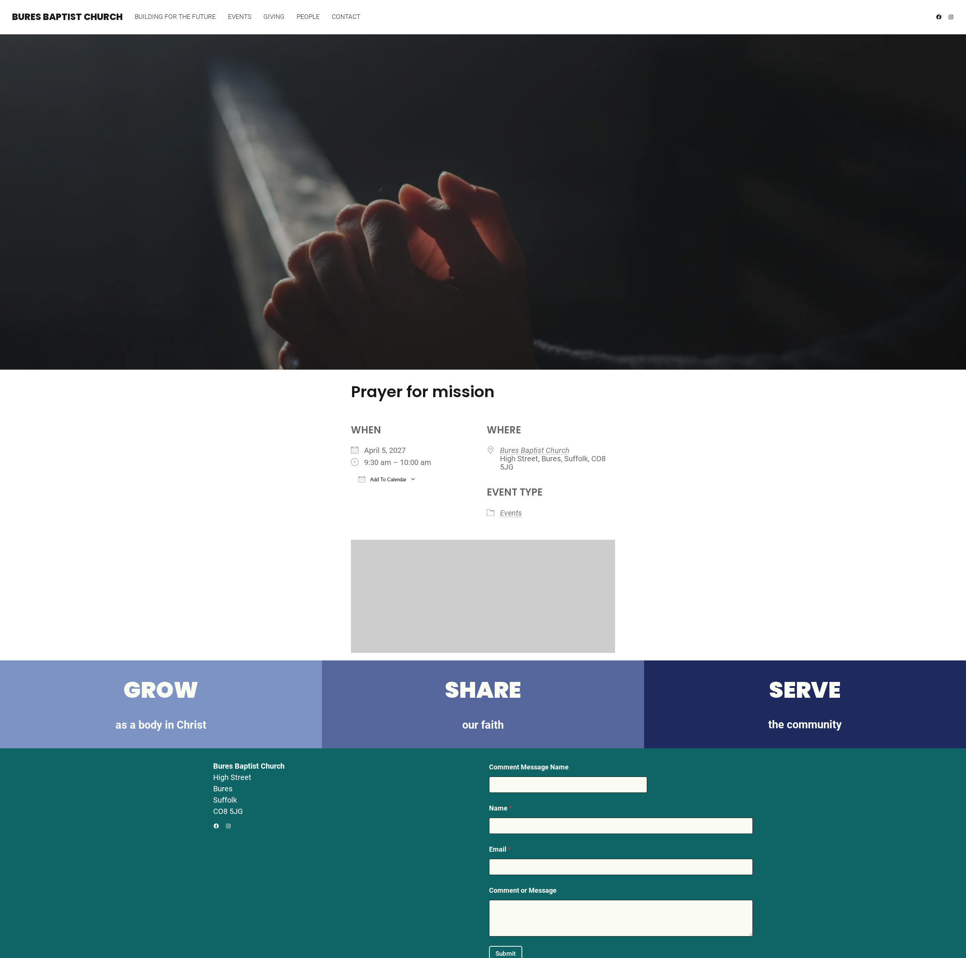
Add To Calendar (387, 479)
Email (500, 849)
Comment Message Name (529, 767)
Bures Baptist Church (67, 17)
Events (511, 512)
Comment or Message (523, 890)
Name (500, 808)
